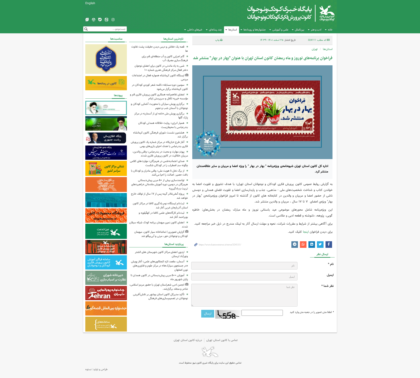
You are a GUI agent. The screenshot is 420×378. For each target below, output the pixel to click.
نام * (331, 264)
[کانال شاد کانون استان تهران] (93, 20)
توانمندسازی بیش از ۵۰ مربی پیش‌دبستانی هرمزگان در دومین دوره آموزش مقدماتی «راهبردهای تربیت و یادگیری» (159, 184)
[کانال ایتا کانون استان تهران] (106, 20)
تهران (315, 49)
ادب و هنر (316, 30)
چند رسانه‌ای (215, 30)
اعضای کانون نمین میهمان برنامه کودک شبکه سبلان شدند (158, 224)
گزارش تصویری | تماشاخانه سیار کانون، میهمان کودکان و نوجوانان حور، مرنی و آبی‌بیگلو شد (161, 234)
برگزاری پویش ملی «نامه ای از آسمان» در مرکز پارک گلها (161, 116)
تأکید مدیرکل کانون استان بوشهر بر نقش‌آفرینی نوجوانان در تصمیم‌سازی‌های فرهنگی (160, 296)
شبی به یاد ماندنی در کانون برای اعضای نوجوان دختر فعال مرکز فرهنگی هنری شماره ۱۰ (161, 68)
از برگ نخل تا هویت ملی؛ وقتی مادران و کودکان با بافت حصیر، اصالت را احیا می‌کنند (159, 173)
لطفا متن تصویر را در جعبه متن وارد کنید (312, 312)
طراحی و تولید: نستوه (96, 369)
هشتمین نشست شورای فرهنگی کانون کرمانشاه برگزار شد (160, 135)
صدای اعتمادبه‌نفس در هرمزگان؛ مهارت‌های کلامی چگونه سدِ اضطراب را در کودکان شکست (159, 163)
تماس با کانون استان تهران (222, 340)
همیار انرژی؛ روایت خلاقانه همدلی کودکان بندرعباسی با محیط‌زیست (163, 125)
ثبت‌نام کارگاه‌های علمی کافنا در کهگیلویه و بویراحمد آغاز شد (163, 215)
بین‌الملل (299, 30)
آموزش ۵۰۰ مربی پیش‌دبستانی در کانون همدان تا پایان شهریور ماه (159, 277)
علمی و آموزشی (280, 30)
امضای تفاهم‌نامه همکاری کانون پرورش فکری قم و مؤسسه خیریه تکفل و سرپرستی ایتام (159, 96)
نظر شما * (327, 286)
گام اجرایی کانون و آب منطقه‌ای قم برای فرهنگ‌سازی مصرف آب (165, 58)
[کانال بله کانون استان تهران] (100, 20)
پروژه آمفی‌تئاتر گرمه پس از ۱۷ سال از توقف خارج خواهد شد (159, 196)
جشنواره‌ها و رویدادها (254, 30)
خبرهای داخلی (194, 30)
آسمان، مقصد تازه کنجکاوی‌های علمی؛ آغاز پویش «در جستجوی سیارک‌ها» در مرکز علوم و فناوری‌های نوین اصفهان (159, 265)
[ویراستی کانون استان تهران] (87, 20)
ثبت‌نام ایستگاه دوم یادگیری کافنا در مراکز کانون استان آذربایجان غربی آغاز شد (160, 205)
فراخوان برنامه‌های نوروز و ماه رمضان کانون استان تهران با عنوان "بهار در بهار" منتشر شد (262, 58)
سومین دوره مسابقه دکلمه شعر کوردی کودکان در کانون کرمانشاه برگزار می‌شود (160, 87)
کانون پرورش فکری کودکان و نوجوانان (283, 13)
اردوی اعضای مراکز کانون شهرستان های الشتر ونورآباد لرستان (161, 254)
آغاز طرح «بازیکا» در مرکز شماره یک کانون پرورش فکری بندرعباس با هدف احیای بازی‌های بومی (159, 144)
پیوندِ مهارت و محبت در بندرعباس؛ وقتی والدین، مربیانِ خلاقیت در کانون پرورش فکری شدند (160, 154)
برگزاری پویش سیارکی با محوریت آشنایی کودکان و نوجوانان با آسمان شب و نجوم (159, 106)
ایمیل (330, 275)
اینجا (305, 231)
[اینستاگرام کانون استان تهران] (113, 20)
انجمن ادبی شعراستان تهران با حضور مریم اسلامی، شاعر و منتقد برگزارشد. (158, 287)
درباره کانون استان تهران (188, 340)
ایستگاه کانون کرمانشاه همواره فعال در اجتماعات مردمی (160, 77)
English (90, 3)
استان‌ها (232, 30)
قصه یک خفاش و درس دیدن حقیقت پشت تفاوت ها (159, 49)
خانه (330, 30)
